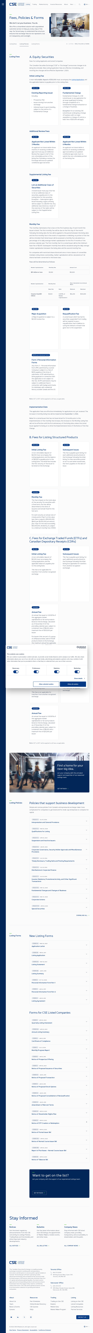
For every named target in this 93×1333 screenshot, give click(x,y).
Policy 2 (35, 828)
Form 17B (35, 1147)
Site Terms (12, 1330)
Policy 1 (35, 819)
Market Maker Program (58, 1309)
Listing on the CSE (77, 1301)
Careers (12, 1309)
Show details (78, 678)
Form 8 (35, 1056)
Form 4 (35, 998)
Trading (34, 4)
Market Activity (43, 4)
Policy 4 (35, 847)
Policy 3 (35, 837)
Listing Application (78, 80)
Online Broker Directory (38, 1304)
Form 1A (35, 943)
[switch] (36, 671)
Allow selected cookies (46, 684)
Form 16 (35, 1129)
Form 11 (35, 1084)
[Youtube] (11, 1317)
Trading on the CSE (57, 1301)
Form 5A (35, 1029)
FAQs (32, 1309)
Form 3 (35, 980)
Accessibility (33, 1330)
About (66, 4)
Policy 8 (35, 887)
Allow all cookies (73, 684)
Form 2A (35, 961)
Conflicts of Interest (45, 1330)
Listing (28, 4)
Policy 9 (35, 896)
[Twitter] (24, 1317)
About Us (12, 1301)
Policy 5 (35, 858)
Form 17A (36, 1138)
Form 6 (35, 1038)
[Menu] (3, 4)
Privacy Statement (23, 1330)
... (74, 4)
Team (11, 1304)
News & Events (14, 1307)
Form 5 (35, 1020)
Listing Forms (36, 44)
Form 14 (35, 1111)
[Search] (80, 4)
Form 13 (35, 1102)
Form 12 (35, 1093)
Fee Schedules (35, 1301)
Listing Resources (77, 1307)
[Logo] (17, 4)
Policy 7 (35, 876)
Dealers (53, 1304)
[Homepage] (66, 43)
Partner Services (76, 1309)
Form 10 (35, 1074)
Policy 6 (35, 867)
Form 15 (35, 1120)
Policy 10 (36, 906)
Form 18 (35, 1156)
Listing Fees (13, 44)
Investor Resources (56, 4)
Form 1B (35, 952)
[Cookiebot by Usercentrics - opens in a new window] (78, 647)
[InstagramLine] (31, 1317)
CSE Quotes (34, 1307)
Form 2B (35, 970)
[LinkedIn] (18, 1317)
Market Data (54, 1307)
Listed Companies (77, 1304)
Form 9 (35, 1065)
